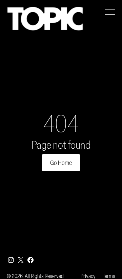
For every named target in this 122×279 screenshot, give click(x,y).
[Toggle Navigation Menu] (110, 11)
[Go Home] (45, 19)
